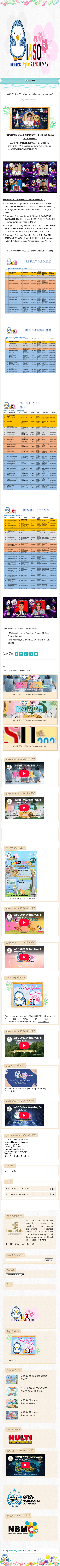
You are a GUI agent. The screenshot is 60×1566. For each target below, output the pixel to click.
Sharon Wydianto (12, 1144)
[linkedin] (23, 1244)
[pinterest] (33, 1244)
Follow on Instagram (17, 1194)
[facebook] (6, 1244)
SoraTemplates (15, 1550)
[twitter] (11, 1244)
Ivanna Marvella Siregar (15, 1149)
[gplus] (17, 1244)
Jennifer (8, 1153)
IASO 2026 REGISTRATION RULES (34, 1377)
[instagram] (28, 1244)
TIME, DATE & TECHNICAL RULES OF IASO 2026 (34, 1389)
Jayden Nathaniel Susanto (16, 1142)
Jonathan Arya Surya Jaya (16, 1151)
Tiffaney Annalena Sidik (15, 1146)
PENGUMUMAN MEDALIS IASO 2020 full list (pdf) (30, 250)
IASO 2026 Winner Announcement (29, 694)
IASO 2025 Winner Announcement (29, 720)
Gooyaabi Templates (48, 1550)
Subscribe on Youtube (17, 1188)
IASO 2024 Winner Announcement (29, 746)
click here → (43, 1021)
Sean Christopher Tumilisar (17, 1156)
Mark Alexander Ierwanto (16, 1139)
